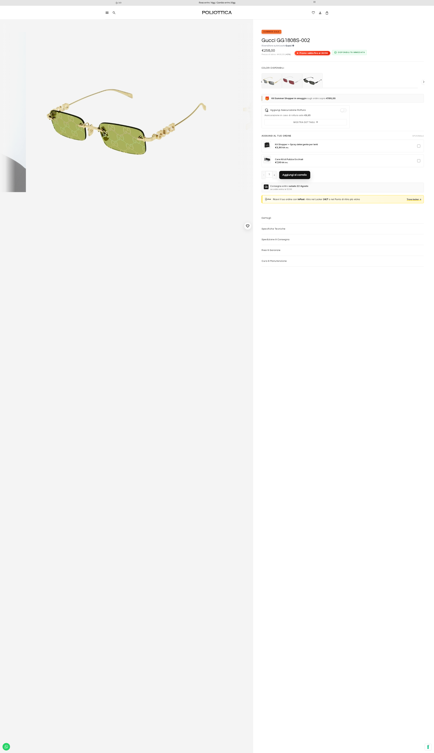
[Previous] (6, 110)
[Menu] (429, 746)
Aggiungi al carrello (294, 174)
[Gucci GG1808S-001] (312, 80)
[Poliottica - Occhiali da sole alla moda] (217, 12)
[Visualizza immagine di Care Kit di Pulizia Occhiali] (267, 159)
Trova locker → (414, 199)
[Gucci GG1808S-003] (272, 80)
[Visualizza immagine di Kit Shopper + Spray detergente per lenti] (267, 145)
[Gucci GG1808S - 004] (292, 80)
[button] (107, 12)
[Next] (247, 110)
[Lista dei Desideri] (313, 12)
